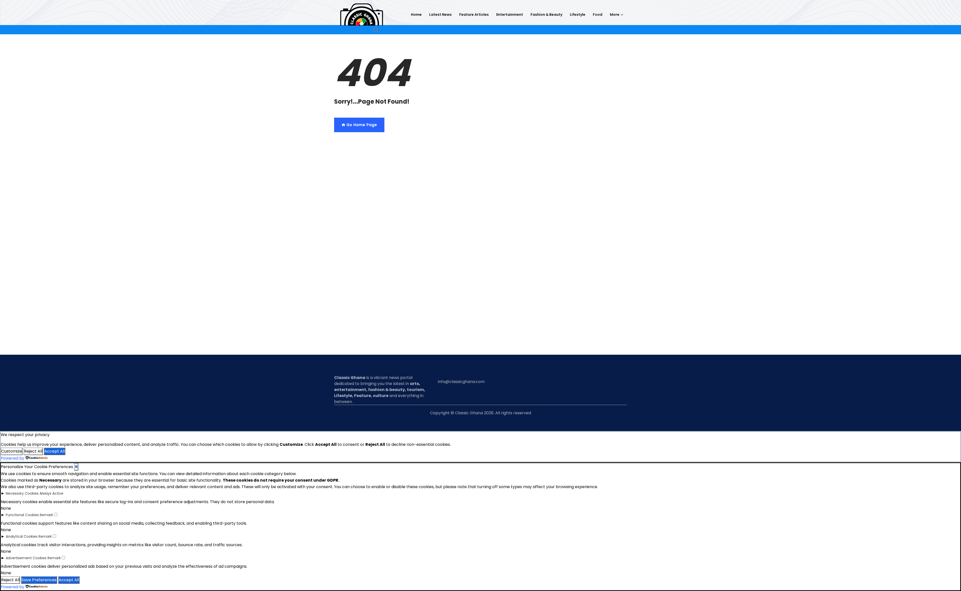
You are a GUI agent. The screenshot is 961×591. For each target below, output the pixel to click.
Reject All (33, 451)
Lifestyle (577, 14)
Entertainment (509, 14)
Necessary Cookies (22, 493)
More (614, 14)
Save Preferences (39, 580)
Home (416, 14)
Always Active (51, 493)
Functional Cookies (22, 514)
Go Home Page (361, 124)
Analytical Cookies (22, 536)
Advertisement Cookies (26, 557)
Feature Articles (474, 14)
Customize (11, 451)
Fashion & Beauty (546, 14)
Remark (46, 514)
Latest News (440, 14)
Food (597, 14)
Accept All (54, 451)
